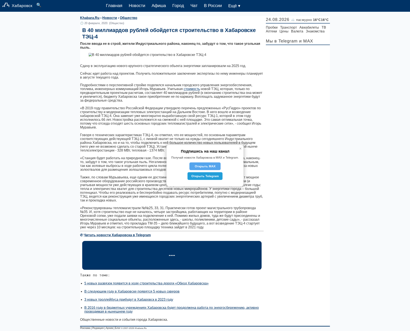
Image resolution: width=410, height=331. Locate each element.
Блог (117, 328)
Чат (194, 5)
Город (178, 5)
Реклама (85, 328)
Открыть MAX (205, 166)
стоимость (192, 89)
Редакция (98, 328)
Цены (284, 31)
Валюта (297, 31)
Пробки (272, 27)
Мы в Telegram (282, 41)
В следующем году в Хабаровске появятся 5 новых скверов (132, 291)
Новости (137, 5)
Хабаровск (22, 5)
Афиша (159, 5)
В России (213, 5)
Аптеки (271, 31)
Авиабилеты (309, 27)
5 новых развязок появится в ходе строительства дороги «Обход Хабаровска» (146, 283)
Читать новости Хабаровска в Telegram (117, 235)
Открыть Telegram (205, 176)
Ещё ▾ (234, 5)
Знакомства (315, 31)
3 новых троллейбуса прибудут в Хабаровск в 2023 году (128, 299)
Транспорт (288, 27)
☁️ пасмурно (310, 20)
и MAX (306, 41)
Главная (114, 5)
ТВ (324, 27)
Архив (109, 328)
